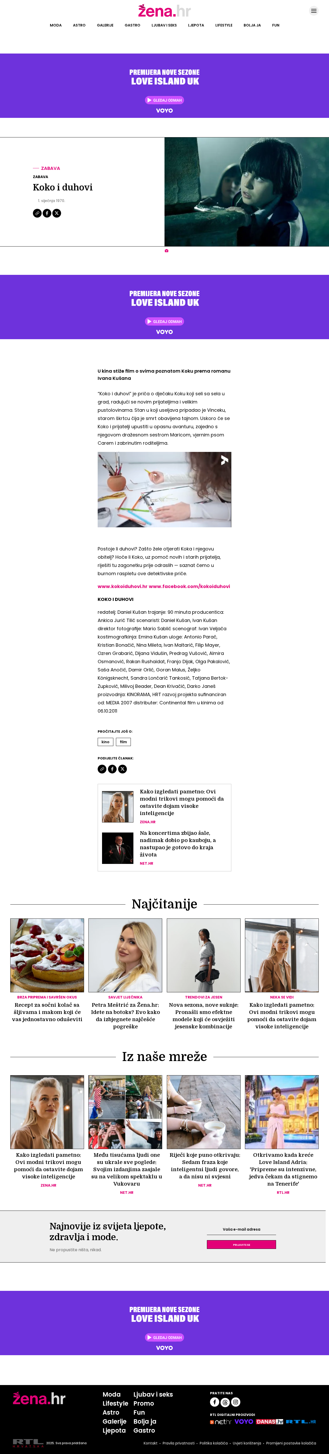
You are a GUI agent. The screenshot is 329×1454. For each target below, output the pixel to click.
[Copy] (37, 217)
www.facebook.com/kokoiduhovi (189, 586)
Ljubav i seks (164, 25)
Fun (275, 25)
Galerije (105, 25)
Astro (79, 25)
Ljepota (196, 25)
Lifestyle (223, 25)
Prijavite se (241, 1244)
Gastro (132, 25)
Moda (56, 25)
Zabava (50, 168)
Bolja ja (252, 25)
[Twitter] (56, 217)
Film (123, 741)
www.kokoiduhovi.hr (123, 586)
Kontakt (151, 1443)
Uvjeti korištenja (247, 1443)
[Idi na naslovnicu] (164, 16)
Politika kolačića (214, 1443)
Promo (143, 1403)
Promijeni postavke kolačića (291, 1443)
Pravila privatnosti (179, 1443)
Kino (105, 741)
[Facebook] (47, 217)
